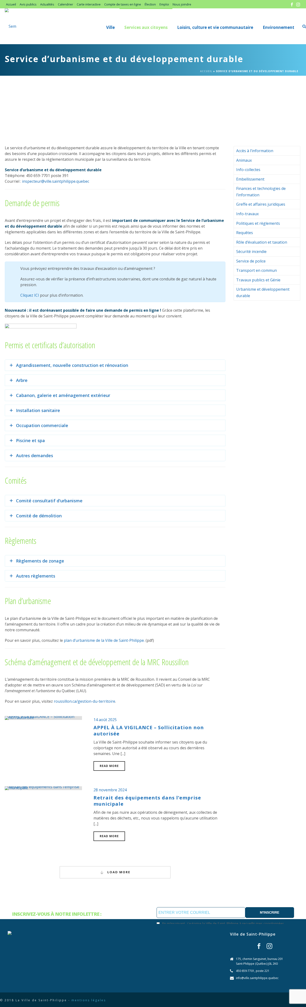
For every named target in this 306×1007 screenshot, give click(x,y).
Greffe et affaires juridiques (260, 204)
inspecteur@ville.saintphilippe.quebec (55, 181)
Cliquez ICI (29, 295)
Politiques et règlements (258, 223)
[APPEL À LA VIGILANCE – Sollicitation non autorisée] (43, 717)
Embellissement (250, 179)
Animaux (244, 160)
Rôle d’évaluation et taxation (261, 242)
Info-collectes (248, 169)
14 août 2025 (105, 719)
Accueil (206, 71)
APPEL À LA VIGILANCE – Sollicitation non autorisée (148, 730)
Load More (118, 872)
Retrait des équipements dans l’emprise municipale (147, 800)
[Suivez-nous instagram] (269, 946)
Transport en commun (256, 270)
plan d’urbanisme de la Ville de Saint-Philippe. (104, 640)
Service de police (251, 261)
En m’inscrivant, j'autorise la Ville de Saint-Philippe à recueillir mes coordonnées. (223, 923)
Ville (110, 27)
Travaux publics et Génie (258, 280)
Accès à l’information (254, 150)
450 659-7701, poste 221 (252, 971)
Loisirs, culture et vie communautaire (215, 27)
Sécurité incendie (251, 251)
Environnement (278, 27)
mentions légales (88, 1000)
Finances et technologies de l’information (261, 192)
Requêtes (244, 232)
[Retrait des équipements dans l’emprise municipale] (43, 787)
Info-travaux (247, 213)
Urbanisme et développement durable (263, 292)
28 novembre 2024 (110, 790)
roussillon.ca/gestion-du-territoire (84, 701)
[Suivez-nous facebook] (259, 946)
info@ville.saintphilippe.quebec (257, 978)
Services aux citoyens (146, 27)
